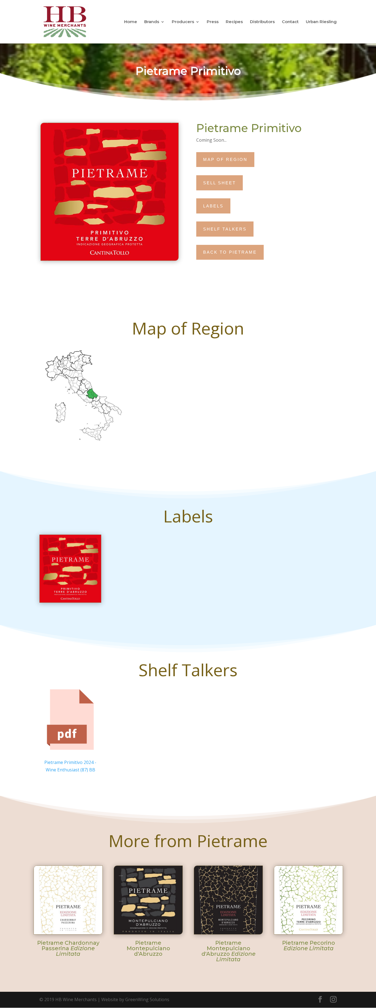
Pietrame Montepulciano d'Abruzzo (148, 948)
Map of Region (225, 159)
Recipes (234, 22)
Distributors (262, 22)
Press (213, 22)
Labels (213, 206)
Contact (290, 22)
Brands (151, 22)
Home (130, 22)
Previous (30, 896)
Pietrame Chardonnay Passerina (68, 948)
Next (346, 896)
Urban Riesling (321, 22)
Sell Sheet (219, 182)
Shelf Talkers (225, 229)
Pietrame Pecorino (308, 945)
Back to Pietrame (230, 252)
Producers (183, 22)
